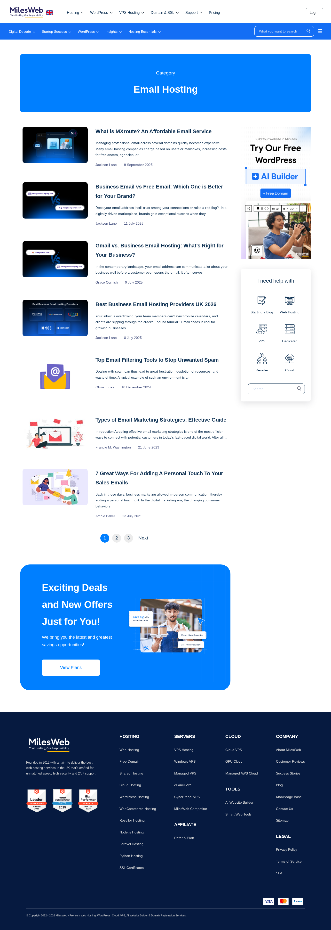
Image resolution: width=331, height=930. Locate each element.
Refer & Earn (184, 838)
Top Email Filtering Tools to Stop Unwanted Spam (157, 360)
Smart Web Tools (238, 814)
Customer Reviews (290, 761)
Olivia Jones (104, 387)
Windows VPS (185, 761)
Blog (279, 785)
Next (143, 537)
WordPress (86, 31)
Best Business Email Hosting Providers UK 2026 (155, 304)
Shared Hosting (131, 773)
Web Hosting (129, 750)
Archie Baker (105, 516)
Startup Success (54, 31)
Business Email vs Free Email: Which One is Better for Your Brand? (159, 191)
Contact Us (284, 809)
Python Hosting (131, 856)
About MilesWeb (288, 750)
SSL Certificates (131, 868)
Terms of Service (289, 861)
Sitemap (282, 820)
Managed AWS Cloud (241, 773)
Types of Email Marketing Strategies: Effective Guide (160, 420)
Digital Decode (20, 31)
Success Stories (288, 773)
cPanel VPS (183, 785)
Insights (112, 31)
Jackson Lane (106, 165)
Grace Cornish (106, 282)
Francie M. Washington (113, 447)
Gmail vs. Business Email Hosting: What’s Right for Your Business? (159, 250)
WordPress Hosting (134, 797)
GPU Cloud (234, 761)
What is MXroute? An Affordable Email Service (153, 131)
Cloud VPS (233, 750)
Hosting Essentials (142, 31)
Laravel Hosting (131, 844)
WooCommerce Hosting (137, 809)
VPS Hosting (183, 750)
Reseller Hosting (132, 820)
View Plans (71, 667)
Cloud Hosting (130, 785)
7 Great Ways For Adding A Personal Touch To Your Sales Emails (159, 478)
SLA (279, 873)
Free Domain (129, 761)
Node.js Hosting (131, 832)
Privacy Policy (286, 849)
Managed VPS (185, 773)
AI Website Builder (239, 802)
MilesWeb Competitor (190, 809)
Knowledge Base (289, 797)
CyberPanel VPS (187, 797)
